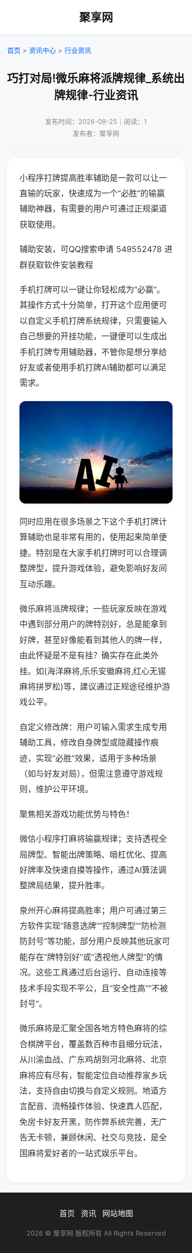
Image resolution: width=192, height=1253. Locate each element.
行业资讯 (78, 50)
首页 (13, 50)
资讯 (88, 1213)
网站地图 (117, 1213)
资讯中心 (42, 50)
